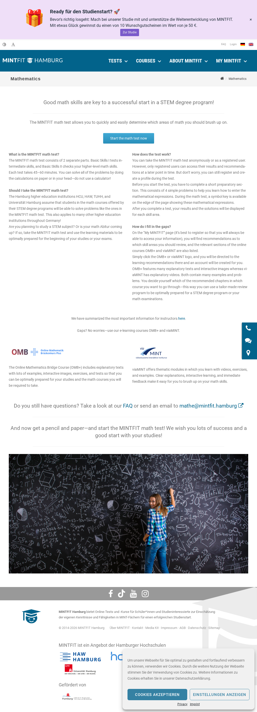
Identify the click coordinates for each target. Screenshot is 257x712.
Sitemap (214, 628)
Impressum (169, 628)
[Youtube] (133, 593)
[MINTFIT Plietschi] (30, 626)
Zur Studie (130, 32)
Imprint (195, 704)
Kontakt (137, 628)
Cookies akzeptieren (157, 694)
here (181, 318)
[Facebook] (110, 593)
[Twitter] (121, 593)
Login (233, 44)
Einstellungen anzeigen (219, 694)
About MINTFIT (185, 61)
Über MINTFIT (120, 628)
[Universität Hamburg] (80, 669)
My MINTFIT (228, 61)
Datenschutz (197, 628)
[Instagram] (145, 593)
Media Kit (152, 628)
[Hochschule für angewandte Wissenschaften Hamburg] (80, 657)
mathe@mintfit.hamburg (208, 406)
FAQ (223, 44)
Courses (145, 61)
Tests (115, 61)
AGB (182, 628)
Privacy (182, 704)
